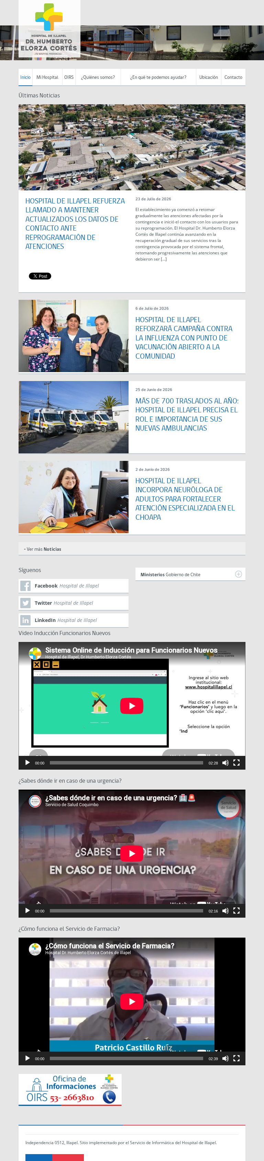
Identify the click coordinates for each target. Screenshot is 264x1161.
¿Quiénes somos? (98, 77)
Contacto (233, 77)
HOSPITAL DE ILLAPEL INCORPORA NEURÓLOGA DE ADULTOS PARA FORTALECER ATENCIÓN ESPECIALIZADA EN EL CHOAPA (185, 499)
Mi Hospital (47, 77)
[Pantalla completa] (236, 762)
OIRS (69, 77)
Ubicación (208, 77)
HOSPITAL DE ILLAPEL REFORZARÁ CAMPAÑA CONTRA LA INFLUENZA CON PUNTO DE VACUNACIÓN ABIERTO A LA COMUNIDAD (183, 338)
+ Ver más (42, 549)
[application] (132, 706)
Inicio (25, 77)
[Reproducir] (27, 762)
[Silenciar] (225, 762)
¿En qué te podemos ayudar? (158, 77)
